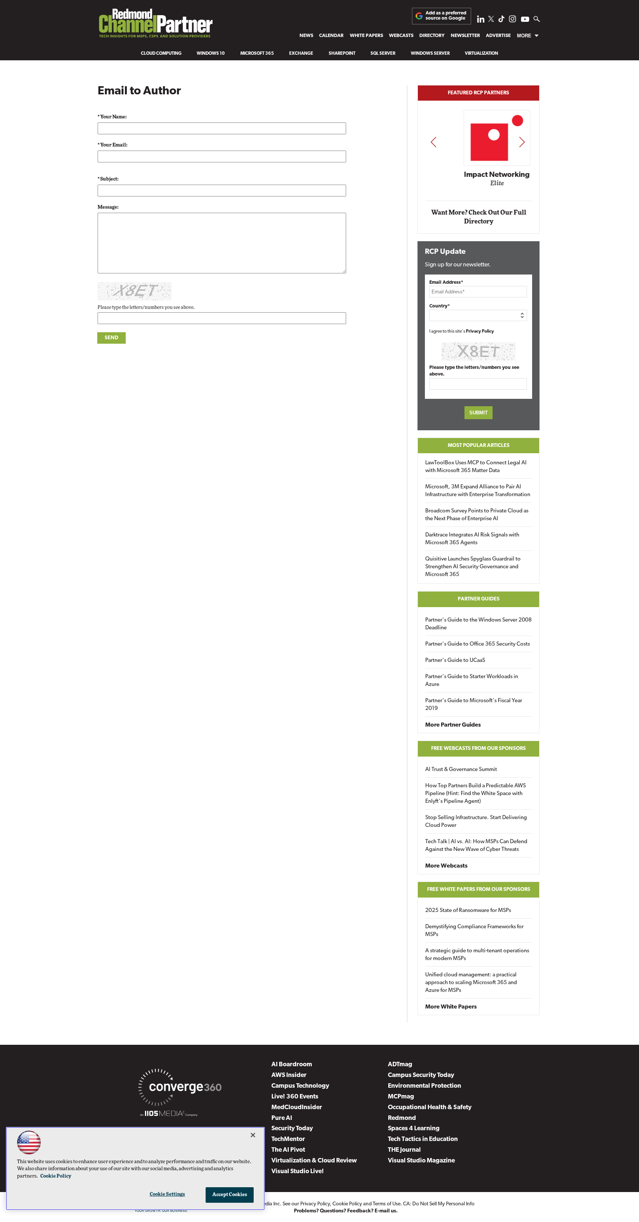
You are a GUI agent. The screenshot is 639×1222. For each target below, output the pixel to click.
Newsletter (465, 35)
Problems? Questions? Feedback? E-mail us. (346, 1211)
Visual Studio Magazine (421, 1161)
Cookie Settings (167, 1194)
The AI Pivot (288, 1150)
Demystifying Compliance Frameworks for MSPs (474, 930)
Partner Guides (479, 599)
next (521, 142)
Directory (431, 35)
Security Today (292, 1128)
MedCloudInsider (296, 1107)
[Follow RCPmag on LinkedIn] (480, 21)
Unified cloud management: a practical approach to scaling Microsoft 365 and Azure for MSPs (471, 982)
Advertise (498, 35)
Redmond (402, 1118)
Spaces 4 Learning (414, 1128)
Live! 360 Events (294, 1097)
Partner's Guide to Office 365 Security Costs (477, 644)
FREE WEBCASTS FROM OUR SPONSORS (478, 748)
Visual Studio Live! (297, 1171)
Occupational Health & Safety (429, 1107)
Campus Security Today (421, 1075)
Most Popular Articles (479, 445)
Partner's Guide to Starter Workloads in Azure (471, 680)
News (306, 35)
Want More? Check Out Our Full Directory (478, 217)
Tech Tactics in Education (423, 1139)
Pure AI (281, 1118)
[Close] (253, 1135)
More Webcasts (446, 866)
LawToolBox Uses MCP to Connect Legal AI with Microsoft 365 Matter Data (476, 467)
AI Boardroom (291, 1064)
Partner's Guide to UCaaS (455, 660)
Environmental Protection (424, 1086)
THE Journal (404, 1150)
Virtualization (481, 53)
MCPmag (401, 1097)
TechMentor (288, 1139)
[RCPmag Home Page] (155, 25)
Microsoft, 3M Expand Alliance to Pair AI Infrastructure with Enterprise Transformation (477, 491)
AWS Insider (289, 1075)
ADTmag (400, 1064)
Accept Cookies (229, 1194)
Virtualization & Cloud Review (314, 1161)
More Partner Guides (453, 725)
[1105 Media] (168, 1115)
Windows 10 (211, 53)
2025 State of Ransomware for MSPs (468, 910)
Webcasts (401, 35)
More (524, 35)
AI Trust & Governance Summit (461, 769)
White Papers (366, 35)
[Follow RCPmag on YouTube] (525, 20)
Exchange (301, 53)
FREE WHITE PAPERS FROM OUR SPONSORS (478, 889)
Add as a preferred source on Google (446, 16)
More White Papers (451, 1007)
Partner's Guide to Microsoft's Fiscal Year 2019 (473, 704)
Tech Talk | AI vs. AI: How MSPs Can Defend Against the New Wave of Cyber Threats (476, 845)
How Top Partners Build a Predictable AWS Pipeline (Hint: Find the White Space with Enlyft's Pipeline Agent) (475, 793)
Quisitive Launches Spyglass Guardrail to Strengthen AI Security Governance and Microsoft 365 (473, 567)
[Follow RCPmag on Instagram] (512, 21)
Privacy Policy (480, 331)
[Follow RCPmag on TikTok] (501, 21)
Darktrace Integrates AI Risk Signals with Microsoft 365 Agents (472, 539)
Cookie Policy (347, 1204)
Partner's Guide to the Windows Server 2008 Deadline (478, 624)
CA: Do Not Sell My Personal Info (438, 1204)
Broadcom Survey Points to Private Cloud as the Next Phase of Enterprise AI (476, 515)
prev (433, 142)
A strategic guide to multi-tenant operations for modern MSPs (477, 955)
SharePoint (342, 53)
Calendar (331, 35)
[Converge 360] (180, 1089)
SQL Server (383, 53)
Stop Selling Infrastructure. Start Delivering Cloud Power (476, 821)
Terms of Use (386, 1204)
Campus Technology (300, 1086)
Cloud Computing (161, 53)
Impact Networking (479, 175)
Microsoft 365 (257, 53)
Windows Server (430, 53)
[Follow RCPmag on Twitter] (491, 20)
